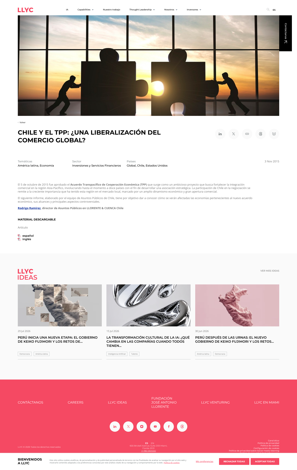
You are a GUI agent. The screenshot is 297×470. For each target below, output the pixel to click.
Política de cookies (172, 462)
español (28, 235)
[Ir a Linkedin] (115, 426)
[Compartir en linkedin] (220, 134)
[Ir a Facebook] (169, 426)
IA (67, 9)
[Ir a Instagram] (142, 426)
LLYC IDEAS (117, 402)
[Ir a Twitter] (128, 426)
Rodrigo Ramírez (29, 208)
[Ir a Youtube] (155, 426)
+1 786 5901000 (148, 451)
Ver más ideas (269, 270)
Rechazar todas (234, 461)
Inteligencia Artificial (116, 354)
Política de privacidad (268, 443)
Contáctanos (285, 31)
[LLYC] (25, 10)
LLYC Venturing (215, 402)
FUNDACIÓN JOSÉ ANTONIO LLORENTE (164, 403)
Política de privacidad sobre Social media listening (254, 451)
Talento (134, 354)
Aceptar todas (265, 461)
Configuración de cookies (266, 448)
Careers (75, 402)
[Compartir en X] (233, 134)
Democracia (24, 354)
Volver (23, 122)
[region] (148, 461)
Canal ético (273, 440)
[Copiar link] (247, 134)
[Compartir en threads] (260, 134)
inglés (26, 239)
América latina (41, 354)
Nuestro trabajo (111, 9)
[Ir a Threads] (182, 426)
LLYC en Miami (266, 402)
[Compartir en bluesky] (274, 134)
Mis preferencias (204, 461)
